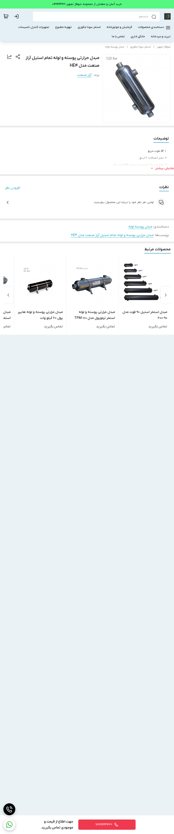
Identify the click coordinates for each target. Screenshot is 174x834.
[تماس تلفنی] (9, 809)
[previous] (166, 295)
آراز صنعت (84, 75)
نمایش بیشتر (164, 168)
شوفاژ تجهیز (164, 47)
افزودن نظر (12, 188)
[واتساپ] (9, 825)
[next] (8, 295)
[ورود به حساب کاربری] (17, 16)
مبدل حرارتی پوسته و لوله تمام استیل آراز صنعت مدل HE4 (112, 235)
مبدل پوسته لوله (114, 47)
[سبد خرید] (5, 16)
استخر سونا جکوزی (140, 47)
